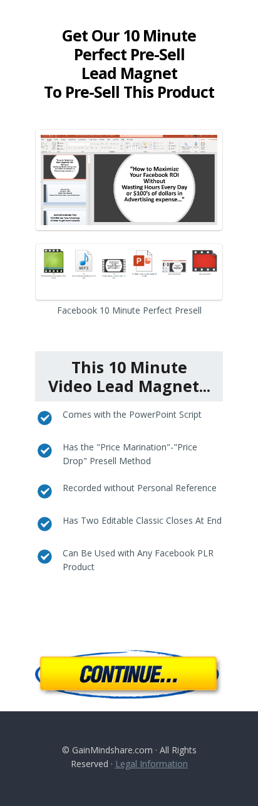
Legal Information (151, 764)
